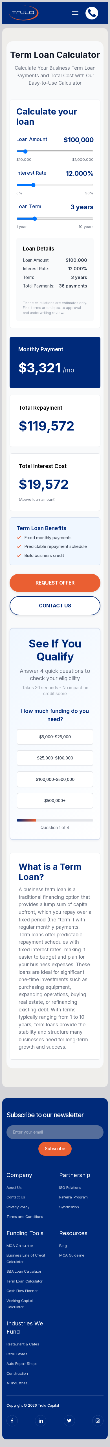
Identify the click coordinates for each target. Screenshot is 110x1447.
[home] (24, 13)
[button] (73, 13)
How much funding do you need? (55, 715)
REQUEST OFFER (55, 583)
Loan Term (28, 206)
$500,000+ (55, 800)
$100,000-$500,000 (55, 779)
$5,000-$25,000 (55, 736)
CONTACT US (55, 606)
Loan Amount (31, 139)
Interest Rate (31, 173)
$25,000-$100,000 (55, 758)
